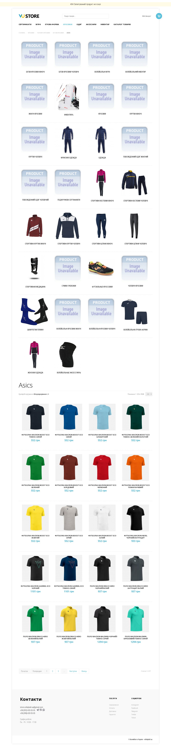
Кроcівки (67, 24)
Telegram (134, 711)
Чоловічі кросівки (43, 33)
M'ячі (38, 24)
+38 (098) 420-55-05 (27, 713)
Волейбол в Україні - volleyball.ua (141, 739)
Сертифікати (25, 24)
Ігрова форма (52, 24)
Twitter (133, 714)
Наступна (73, 671)
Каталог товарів (122, 24)
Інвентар (105, 24)
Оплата (112, 708)
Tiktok (133, 718)
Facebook (134, 708)
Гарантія (112, 714)
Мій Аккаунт (146, 16)
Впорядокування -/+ (41, 394)
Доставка (112, 711)
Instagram (135, 705)
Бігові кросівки (58, 33)
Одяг (79, 24)
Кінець (84, 671)
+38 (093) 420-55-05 (28, 710)
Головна (22, 33)
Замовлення (114, 705)
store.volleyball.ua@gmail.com (31, 707)
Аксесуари (91, 24)
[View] (37, 58)
